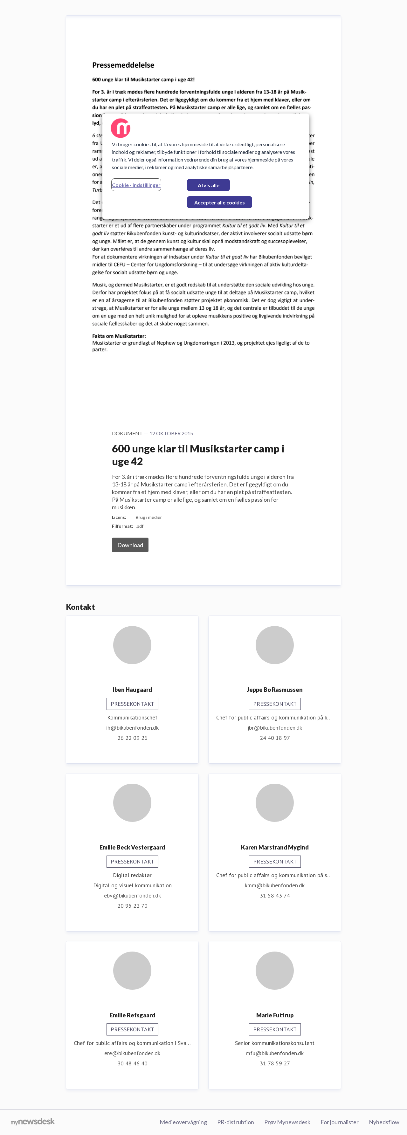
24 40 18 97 (275, 737)
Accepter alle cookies (219, 202)
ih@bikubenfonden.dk (132, 727)
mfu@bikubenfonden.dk (275, 1053)
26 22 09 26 (132, 737)
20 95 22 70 (132, 905)
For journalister (340, 1121)
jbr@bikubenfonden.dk (274, 727)
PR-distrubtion (235, 1121)
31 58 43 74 (275, 895)
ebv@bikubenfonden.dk (132, 895)
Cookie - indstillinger (136, 185)
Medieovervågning (183, 1121)
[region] (205, 166)
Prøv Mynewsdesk (287, 1121)
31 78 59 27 (275, 1063)
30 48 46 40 (132, 1063)
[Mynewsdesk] (33, 1122)
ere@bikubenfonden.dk (132, 1053)
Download (130, 544)
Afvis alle (208, 185)
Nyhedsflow (384, 1121)
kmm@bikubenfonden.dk (275, 885)
